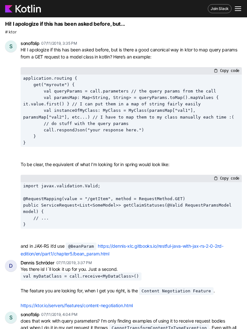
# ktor (10, 32)
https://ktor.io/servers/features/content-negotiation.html (77, 305)
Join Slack (220, 8)
